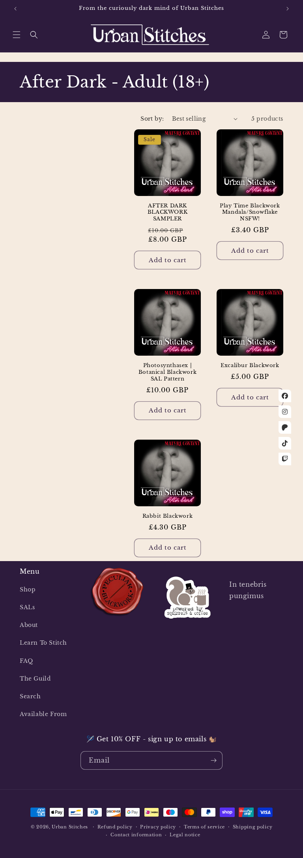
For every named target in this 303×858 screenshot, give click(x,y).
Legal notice (185, 834)
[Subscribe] (213, 760)
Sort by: (152, 118)
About (29, 625)
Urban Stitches (70, 827)
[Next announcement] (287, 8)
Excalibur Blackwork (250, 365)
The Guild (35, 678)
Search (30, 696)
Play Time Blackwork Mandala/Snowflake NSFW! (250, 212)
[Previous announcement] (15, 8)
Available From (43, 714)
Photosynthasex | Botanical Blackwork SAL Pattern (167, 372)
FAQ (26, 660)
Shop (28, 589)
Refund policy (115, 827)
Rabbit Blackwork (167, 516)
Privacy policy (158, 827)
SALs (27, 607)
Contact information (136, 834)
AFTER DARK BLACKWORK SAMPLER (167, 212)
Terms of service (204, 827)
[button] (16, 34)
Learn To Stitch (43, 642)
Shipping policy (253, 827)
